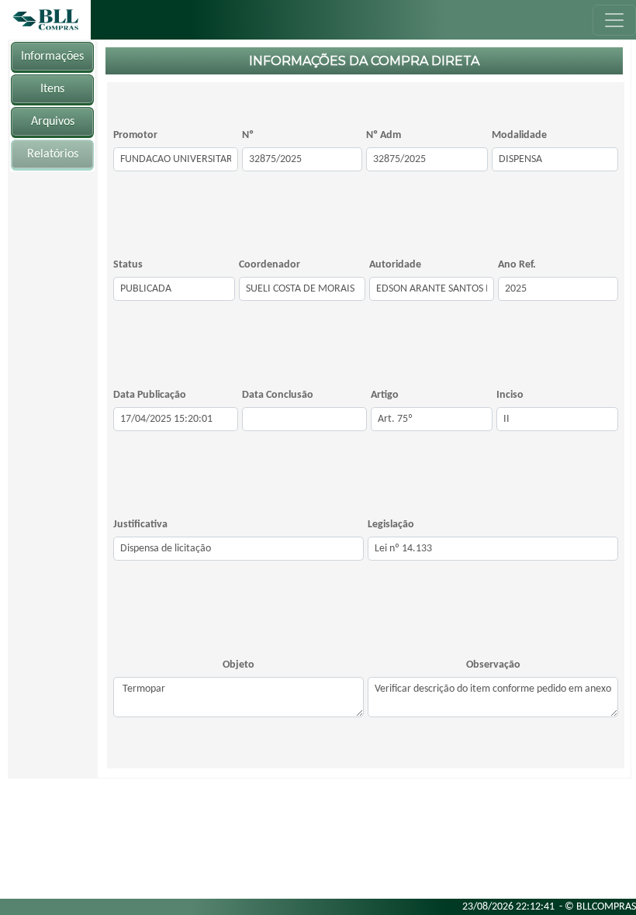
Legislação (391, 524)
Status (128, 265)
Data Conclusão (277, 395)
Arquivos (52, 122)
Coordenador (269, 265)
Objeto (238, 665)
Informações (52, 56)
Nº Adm (383, 135)
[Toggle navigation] (614, 20)
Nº (248, 135)
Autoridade (395, 265)
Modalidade (519, 135)
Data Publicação (149, 395)
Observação (493, 665)
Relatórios (52, 154)
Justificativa (140, 524)
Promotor (135, 135)
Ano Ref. (517, 265)
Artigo (385, 395)
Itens (52, 89)
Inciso (510, 395)
